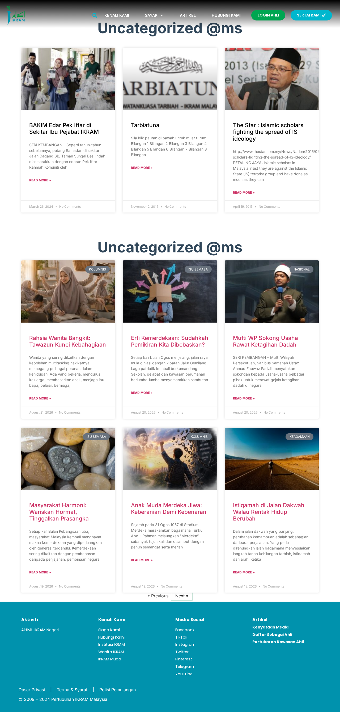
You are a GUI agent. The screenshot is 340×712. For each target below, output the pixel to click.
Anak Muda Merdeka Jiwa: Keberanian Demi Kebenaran (168, 508)
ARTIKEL (188, 15)
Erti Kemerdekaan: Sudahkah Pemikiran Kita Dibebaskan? (169, 341)
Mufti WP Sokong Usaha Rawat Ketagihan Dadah (265, 341)
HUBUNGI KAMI (226, 15)
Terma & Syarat (72, 689)
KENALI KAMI (116, 15)
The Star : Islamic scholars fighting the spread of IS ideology (268, 132)
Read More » (40, 180)
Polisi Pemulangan (117, 689)
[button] (94, 15)
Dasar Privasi (32, 689)
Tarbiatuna (145, 125)
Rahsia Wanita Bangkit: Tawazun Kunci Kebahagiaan (67, 341)
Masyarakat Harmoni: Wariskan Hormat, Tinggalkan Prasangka (59, 512)
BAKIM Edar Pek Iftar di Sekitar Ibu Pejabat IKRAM (64, 128)
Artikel (259, 620)
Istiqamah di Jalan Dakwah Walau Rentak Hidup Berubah (268, 512)
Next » (181, 595)
